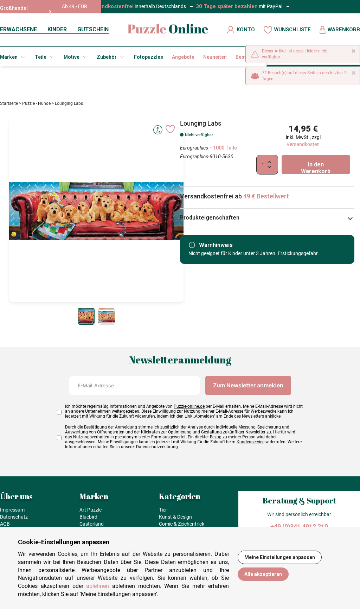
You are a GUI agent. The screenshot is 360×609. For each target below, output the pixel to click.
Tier (163, 510)
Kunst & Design (175, 517)
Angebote (183, 57)
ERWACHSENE (18, 29)
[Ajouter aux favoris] (170, 129)
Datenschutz (14, 517)
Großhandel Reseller (14, 11)
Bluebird (88, 517)
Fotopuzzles (148, 57)
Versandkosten (303, 144)
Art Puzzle (90, 510)
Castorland (91, 524)
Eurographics (194, 148)
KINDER (57, 29)
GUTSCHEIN (93, 29)
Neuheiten (215, 57)
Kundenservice (250, 441)
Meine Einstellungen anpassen (279, 557)
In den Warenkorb (315, 167)
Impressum (12, 510)
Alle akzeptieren (263, 574)
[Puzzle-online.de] (168, 30)
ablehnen (97, 586)
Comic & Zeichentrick (181, 524)
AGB (5, 524)
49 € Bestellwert (266, 196)
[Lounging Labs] (86, 316)
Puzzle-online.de (189, 406)
